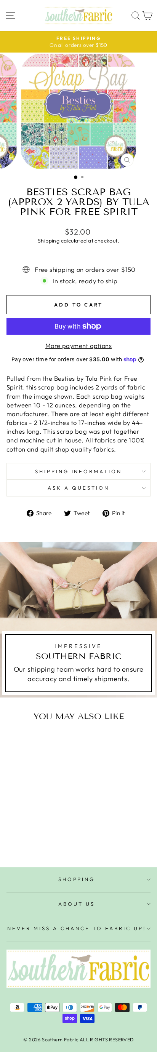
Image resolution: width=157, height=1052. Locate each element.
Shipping (48, 240)
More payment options (78, 346)
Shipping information (78, 471)
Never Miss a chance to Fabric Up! (76, 928)
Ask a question (78, 488)
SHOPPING (76, 879)
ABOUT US (76, 904)
